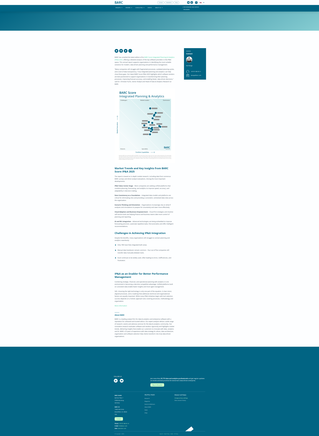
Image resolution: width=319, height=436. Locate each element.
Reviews (128, 7)
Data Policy (166, 434)
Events (150, 7)
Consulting (139, 7)
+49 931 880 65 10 (124, 423)
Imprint (161, 434)
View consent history (180, 400)
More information (121, 306)
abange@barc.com (196, 75)
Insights (118, 7)
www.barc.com (122, 428)
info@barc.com (123, 426)
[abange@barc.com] (187, 75)
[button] (196, 2)
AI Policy (176, 434)
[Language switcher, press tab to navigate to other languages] (202, 2)
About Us (158, 7)
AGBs (171, 434)
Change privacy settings (181, 398)
